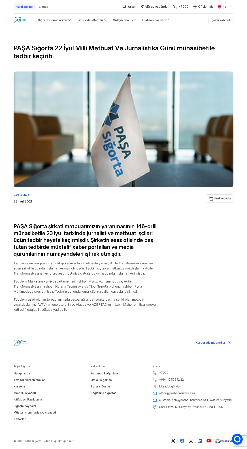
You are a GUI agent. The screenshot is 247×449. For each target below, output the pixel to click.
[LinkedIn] (200, 441)
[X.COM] (173, 441)
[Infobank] (224, 441)
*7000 (183, 6)
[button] (220, 20)
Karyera (19, 386)
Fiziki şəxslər (25, 7)
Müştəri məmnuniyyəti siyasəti (35, 412)
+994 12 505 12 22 (171, 379)
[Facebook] (182, 441)
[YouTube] (208, 441)
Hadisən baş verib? (155, 20)
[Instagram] (191, 441)
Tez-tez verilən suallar (29, 380)
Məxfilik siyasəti (25, 393)
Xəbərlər (20, 419)
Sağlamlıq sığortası (104, 393)
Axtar (132, 7)
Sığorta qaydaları (25, 406)
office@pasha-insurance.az (177, 393)
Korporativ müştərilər (210, 342)
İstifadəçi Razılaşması (29, 399)
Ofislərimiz (205, 6)
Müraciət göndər (157, 6)
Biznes (43, 7)
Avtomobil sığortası (104, 373)
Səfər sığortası (101, 386)
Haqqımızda (22, 373)
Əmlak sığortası (101, 380)
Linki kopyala (220, 198)
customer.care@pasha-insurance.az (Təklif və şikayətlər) (196, 400)
